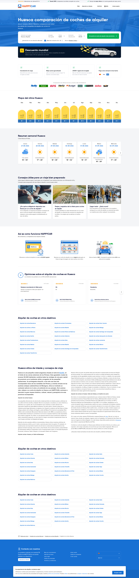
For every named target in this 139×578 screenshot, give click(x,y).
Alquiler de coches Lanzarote (97, 340)
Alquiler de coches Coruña (96, 475)
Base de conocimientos (50, 552)
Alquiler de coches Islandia (62, 454)
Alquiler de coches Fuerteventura (29, 340)
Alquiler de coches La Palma (27, 327)
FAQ (78, 6)
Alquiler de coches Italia (95, 454)
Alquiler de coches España (51, 536)
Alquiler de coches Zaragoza (27, 471)
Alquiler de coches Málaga (96, 327)
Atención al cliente (87, 6)
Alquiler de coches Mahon (96, 344)
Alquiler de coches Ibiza (61, 340)
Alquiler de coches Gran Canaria (98, 323)
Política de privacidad (49, 558)
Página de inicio (24, 536)
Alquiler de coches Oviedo (27, 349)
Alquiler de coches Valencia (62, 336)
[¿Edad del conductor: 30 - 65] (45, 40)
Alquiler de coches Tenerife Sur (28, 353)
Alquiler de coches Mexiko (27, 344)
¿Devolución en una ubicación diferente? (32, 40)
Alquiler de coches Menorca (27, 332)
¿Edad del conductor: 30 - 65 (54, 40)
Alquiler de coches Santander (28, 467)
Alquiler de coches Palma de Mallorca (65, 332)
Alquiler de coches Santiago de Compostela (101, 332)
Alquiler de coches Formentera (63, 323)
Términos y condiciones (50, 560)
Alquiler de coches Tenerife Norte (98, 349)
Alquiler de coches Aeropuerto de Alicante (100, 336)
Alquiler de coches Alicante (27, 458)
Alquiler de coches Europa (36, 536)
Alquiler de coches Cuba (26, 454)
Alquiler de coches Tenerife (62, 467)
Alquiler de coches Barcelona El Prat (64, 471)
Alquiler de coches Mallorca (27, 479)
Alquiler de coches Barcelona (28, 323)
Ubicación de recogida (26, 35)
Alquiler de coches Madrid (62, 327)
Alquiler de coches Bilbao (61, 458)
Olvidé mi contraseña (75, 554)
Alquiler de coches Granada (96, 458)
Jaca (106, 416)
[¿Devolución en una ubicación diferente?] (21, 40)
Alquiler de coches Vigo (95, 467)
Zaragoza (118, 420)
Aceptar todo (118, 573)
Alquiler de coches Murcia (62, 462)
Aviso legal (47, 556)
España (61, 373)
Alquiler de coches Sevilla (27, 336)
